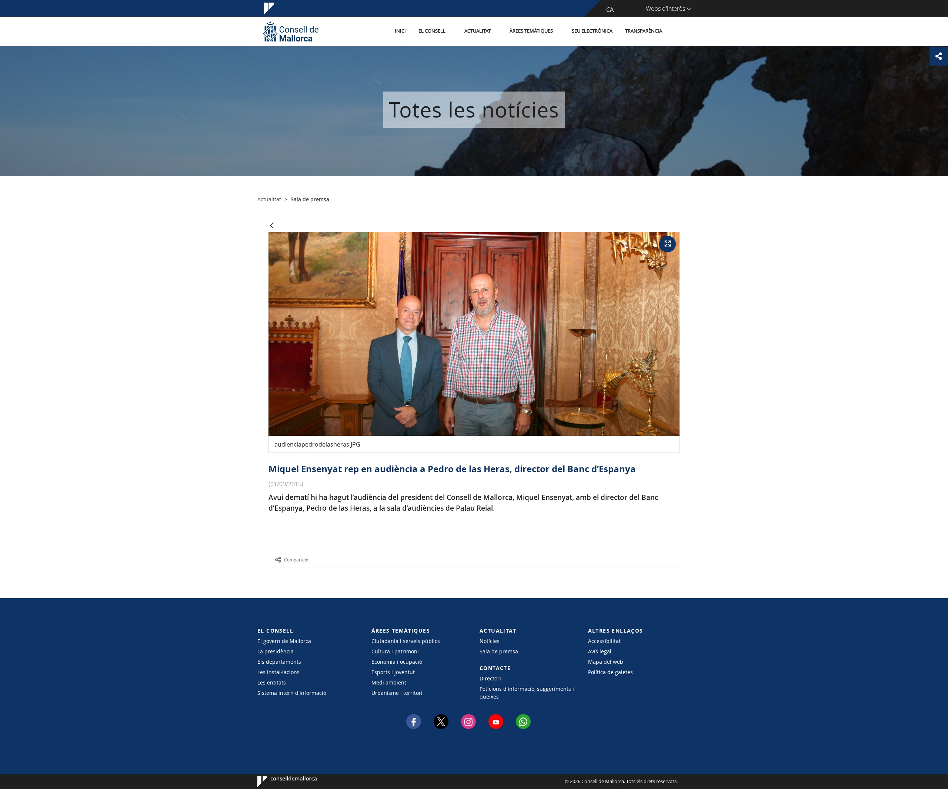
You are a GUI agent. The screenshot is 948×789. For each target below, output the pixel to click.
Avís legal (599, 651)
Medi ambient (388, 682)
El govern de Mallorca (284, 640)
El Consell (431, 31)
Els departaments (279, 661)
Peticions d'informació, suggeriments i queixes (527, 692)
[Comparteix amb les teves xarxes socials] (938, 56)
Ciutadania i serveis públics (405, 640)
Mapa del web (605, 661)
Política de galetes (610, 672)
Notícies (490, 640)
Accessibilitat (604, 640)
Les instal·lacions (278, 672)
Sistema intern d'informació (291, 692)
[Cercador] (676, 31)
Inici (400, 31)
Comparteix (296, 560)
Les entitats (271, 682)
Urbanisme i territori (397, 692)
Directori (490, 678)
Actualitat (477, 31)
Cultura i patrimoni (395, 651)
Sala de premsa (499, 651)
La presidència (275, 651)
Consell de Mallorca (279, 782)
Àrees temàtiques (531, 31)
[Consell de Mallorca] (290, 31)
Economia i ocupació (396, 661)
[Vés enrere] (271, 226)
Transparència (643, 31)
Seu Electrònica (592, 31)
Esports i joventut (393, 672)
